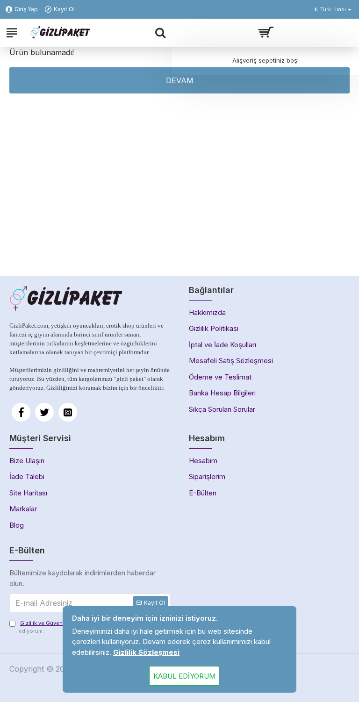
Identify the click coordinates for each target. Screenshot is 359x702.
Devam (180, 80)
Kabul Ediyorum (184, 676)
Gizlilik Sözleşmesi (146, 652)
